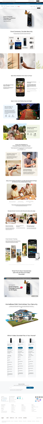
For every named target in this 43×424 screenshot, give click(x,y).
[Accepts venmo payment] (35, 401)
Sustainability (33, 410)
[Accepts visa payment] (37, 401)
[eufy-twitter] (39, 397)
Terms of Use (17, 389)
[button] (38, 5)
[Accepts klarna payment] (38, 401)
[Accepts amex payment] (37, 398)
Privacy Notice (21, 389)
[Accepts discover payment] (40, 398)
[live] (38, 5)
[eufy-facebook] (37, 397)
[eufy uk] (2, 5)
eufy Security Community (34, 411)
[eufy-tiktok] (41, 397)
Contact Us (33, 408)
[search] (36, 5)
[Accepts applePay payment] (38, 398)
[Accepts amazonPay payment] (35, 398)
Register (30, 387)
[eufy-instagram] (36, 397)
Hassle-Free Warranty (12, 400)
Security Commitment (34, 409)
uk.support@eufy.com (4, 399)
